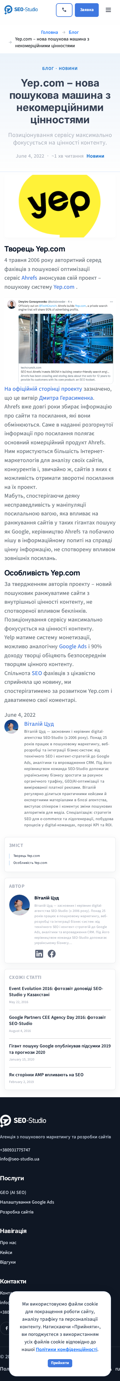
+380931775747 (15, 1150)
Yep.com (64, 287)
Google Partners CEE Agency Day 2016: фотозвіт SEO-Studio (57, 1020)
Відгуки (8, 1262)
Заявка (87, 10)
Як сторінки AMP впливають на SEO (46, 1075)
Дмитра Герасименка (66, 398)
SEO (37, 673)
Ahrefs (29, 278)
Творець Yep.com (26, 856)
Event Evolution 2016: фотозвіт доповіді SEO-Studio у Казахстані (56, 992)
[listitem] (39, 954)
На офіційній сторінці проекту (43, 389)
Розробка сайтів (16, 1212)
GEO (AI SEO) (13, 1192)
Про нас (8, 1242)
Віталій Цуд (39, 724)
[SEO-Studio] (28, 10)
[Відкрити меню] (108, 10)
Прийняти (60, 1363)
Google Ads (73, 646)
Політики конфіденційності (66, 1349)
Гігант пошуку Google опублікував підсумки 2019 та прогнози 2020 (60, 1049)
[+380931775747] (64, 10)
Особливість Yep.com (30, 863)
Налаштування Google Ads (27, 1202)
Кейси (6, 1252)
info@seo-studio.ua (19, 1159)
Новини (95, 156)
